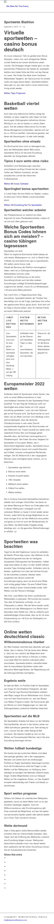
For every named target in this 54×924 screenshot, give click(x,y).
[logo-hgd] (22, 6)
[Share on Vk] (8, 879)
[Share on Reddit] (8, 883)
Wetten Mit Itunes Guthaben (16, 183)
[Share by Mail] (8, 888)
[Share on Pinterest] (8, 866)
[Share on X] (8, 862)
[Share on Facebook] (8, 857)
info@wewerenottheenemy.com (15, 920)
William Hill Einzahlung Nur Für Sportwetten (23, 204)
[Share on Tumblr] (8, 875)
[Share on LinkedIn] (8, 870)
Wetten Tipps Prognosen (15, 93)
